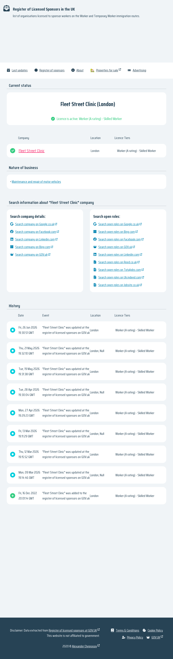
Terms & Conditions (127, 630)
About (80, 70)
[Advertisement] (86, 42)
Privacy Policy (135, 637)
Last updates (20, 70)
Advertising (139, 70)
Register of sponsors (52, 70)
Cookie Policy (155, 630)
